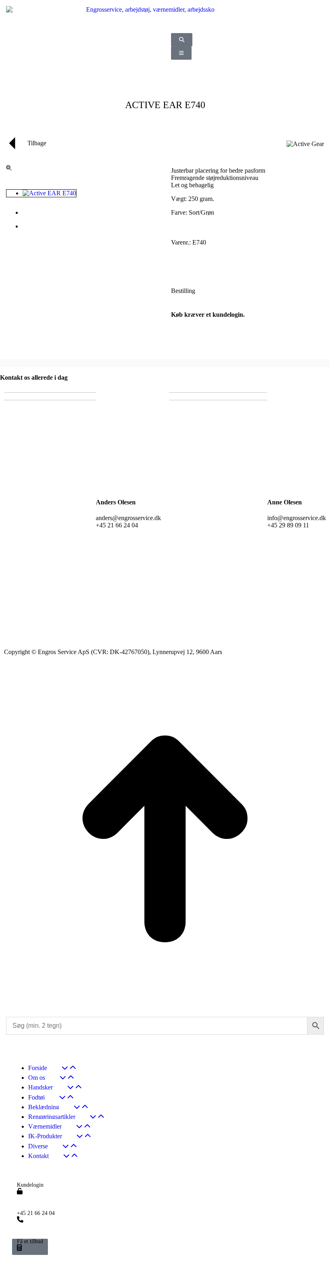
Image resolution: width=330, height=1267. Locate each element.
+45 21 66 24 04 (36, 1213)
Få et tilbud (30, 1241)
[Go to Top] (165, 1002)
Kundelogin (30, 1185)
